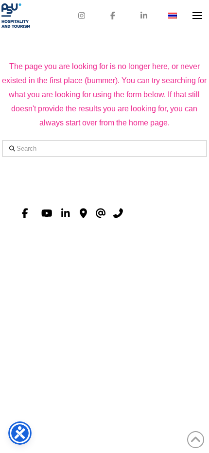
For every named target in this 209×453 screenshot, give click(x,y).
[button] (197, 15)
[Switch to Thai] (172, 15)
